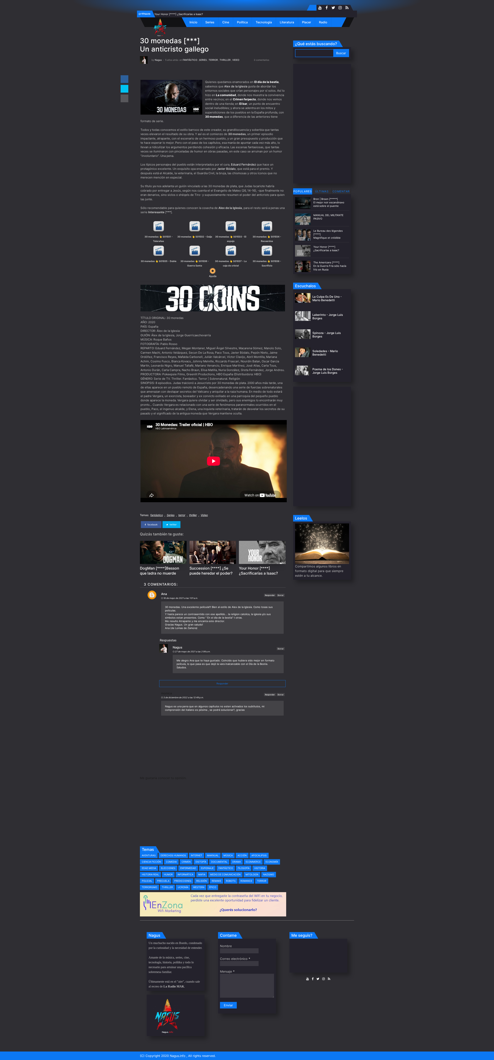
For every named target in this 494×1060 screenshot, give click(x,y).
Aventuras (149, 855)
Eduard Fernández (243, 164)
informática (185, 874)
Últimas (322, 191)
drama (236, 861)
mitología (251, 874)
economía (272, 861)
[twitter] (333, 8)
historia (259, 868)
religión (201, 880)
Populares (302, 191)
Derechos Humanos (173, 855)
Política (242, 22)
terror (213, 59)
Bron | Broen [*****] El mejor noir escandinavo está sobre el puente (328, 202)
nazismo (268, 874)
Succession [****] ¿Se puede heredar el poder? (211, 571)
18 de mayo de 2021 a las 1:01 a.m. (180, 598)
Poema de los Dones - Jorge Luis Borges (327, 370)
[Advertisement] (213, 815)
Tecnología (264, 22)
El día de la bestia (266, 82)
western (198, 887)
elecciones (168, 868)
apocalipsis (259, 855)
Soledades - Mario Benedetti (325, 352)
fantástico (190, 59)
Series (209, 22)
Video (235, 59)
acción (242, 855)
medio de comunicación (225, 874)
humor (168, 874)
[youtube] (319, 8)
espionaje (207, 868)
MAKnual (213, 855)
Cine (225, 22)
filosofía (244, 868)
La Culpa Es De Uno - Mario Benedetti (327, 298)
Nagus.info (177, 1056)
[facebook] (326, 8)
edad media (149, 868)
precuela (163, 880)
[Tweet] (124, 89)
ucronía (183, 887)
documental (219, 861)
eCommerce (253, 861)
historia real (150, 874)
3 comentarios (261, 59)
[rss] (346, 8)
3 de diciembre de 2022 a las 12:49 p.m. (183, 697)
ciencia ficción (151, 861)
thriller (225, 59)
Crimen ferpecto (244, 99)
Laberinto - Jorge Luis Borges (327, 316)
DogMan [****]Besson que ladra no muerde (159, 571)
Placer (306, 22)
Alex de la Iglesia (235, 86)
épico (212, 887)
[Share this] (124, 79)
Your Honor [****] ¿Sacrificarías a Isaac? (178, 14)
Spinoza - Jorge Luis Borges (326, 334)
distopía (200, 861)
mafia (201, 874)
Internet (196, 855)
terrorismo (149, 887)
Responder (270, 595)
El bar (243, 104)
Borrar (281, 595)
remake (216, 880)
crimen (186, 861)
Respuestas (168, 640)
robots (231, 880)
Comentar (341, 191)
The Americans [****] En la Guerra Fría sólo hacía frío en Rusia (329, 266)
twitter (173, 524)
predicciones (182, 880)
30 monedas (214, 116)
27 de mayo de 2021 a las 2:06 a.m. (193, 651)
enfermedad (188, 868)
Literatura (287, 22)
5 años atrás (171, 59)
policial (147, 880)
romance (246, 880)
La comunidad (226, 95)
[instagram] (340, 8)
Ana (164, 594)
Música (228, 855)
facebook (152, 524)
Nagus (158, 59)
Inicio (193, 22)
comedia (171, 861)
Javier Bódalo (226, 169)
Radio (323, 22)
